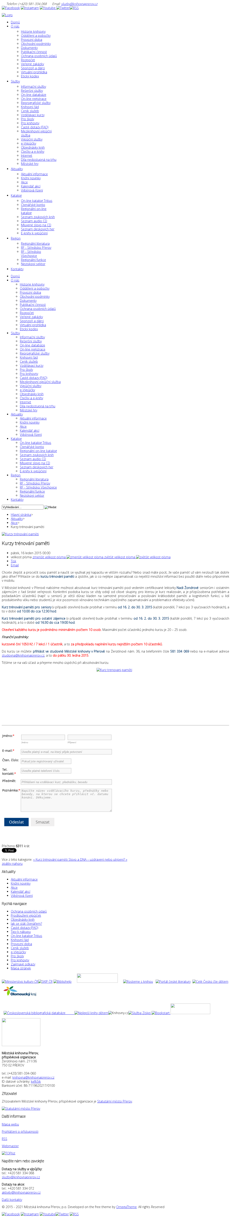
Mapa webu (10, 1124)
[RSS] (74, 8)
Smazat (43, 822)
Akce (14, 523)
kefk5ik (36, 1081)
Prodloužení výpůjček (26, 915)
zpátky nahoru (12, 863)
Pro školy (17, 956)
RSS (4, 1139)
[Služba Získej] (140, 1013)
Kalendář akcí (20, 891)
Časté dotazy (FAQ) (24, 927)
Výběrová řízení (22, 895)
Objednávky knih (23, 919)
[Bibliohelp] (62, 981)
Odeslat (16, 822)
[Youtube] (48, 8)
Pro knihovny (20, 960)
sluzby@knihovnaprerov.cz (79, 4)
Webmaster (10, 1146)
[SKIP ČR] (45, 981)
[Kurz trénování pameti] (115, 695)
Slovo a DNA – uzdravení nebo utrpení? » (98, 859)
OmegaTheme (126, 1207)
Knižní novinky (20, 883)
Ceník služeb (20, 948)
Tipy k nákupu (21, 932)
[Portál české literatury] (173, 981)
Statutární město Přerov (114, 1101)
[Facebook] (11, 8)
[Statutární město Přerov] (21, 1108)
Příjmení (72, 742)
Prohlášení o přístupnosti (20, 1131)
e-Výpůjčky (18, 952)
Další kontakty (12, 1199)
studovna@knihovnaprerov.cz (23, 655)
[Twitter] (63, 8)
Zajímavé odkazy (23, 964)
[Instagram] (30, 8)
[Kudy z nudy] (97, 981)
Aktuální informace (24, 879)
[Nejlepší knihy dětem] (56, 1013)
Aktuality (17, 519)
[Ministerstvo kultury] (20, 981)
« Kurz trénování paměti (51, 859)
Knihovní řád (20, 940)
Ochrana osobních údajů (29, 911)
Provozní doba (21, 944)
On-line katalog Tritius (26, 936)
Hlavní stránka (21, 514)
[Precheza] (190, 1013)
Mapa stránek (21, 968)
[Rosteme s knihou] (138, 981)
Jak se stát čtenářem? (26, 923)
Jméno (24, 742)
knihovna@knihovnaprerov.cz (33, 1077)
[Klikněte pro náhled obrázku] (20, 534)
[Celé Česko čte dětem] (210, 981)
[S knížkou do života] (161, 1013)
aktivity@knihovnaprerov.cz (21, 1192)
